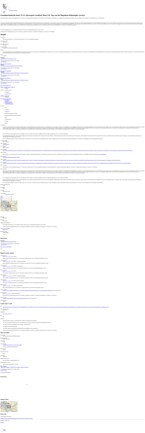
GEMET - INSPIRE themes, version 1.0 (7, 87)
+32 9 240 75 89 (3, 76)
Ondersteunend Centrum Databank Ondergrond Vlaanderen (12, 65)
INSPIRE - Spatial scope (4, 95)
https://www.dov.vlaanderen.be (5, 63)
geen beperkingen (6, 144)
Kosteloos (7, 100)
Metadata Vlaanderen (13, 10)
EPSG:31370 (5, 229)
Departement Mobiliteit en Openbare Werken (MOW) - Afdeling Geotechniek (14, 80)
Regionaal (7, 96)
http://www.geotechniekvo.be (5, 78)
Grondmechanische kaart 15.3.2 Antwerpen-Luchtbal (12, 344)
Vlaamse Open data (8, 101)
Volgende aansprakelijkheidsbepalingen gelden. (11, 157)
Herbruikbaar (7, 99)
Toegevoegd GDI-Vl (8, 102)
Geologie (6, 88)
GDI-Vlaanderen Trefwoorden (5, 98)
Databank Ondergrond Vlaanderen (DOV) (8, 58)
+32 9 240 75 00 (3, 61)
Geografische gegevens (9, 103)
